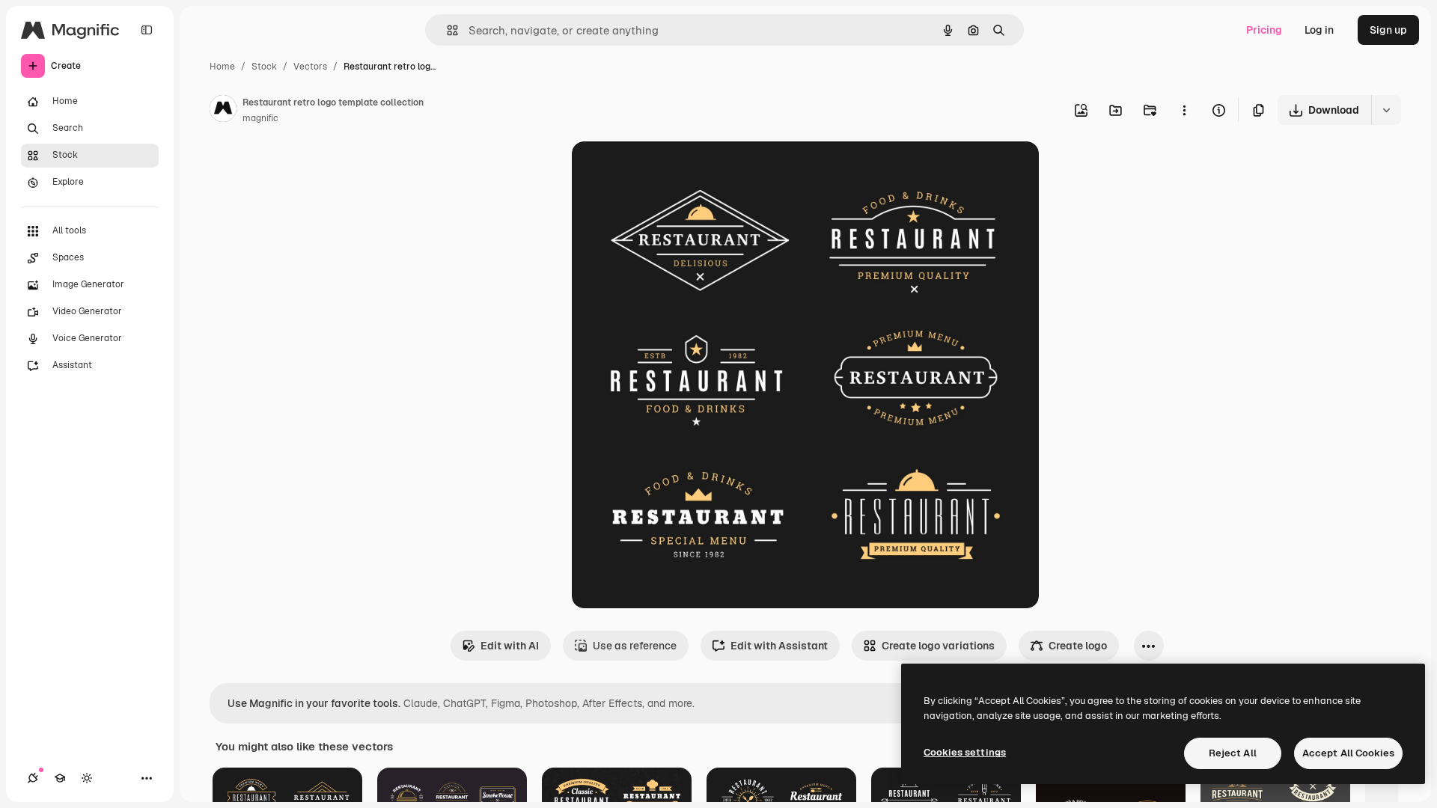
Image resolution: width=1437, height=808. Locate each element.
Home (222, 67)
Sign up (1388, 30)
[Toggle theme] (87, 778)
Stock (264, 67)
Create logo (1078, 645)
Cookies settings (965, 752)
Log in (1319, 30)
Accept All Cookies (1348, 753)
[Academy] (60, 778)
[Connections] (33, 778)
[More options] (1184, 110)
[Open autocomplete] (446, 30)
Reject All (1233, 753)
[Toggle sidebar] (147, 30)
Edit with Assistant (779, 645)
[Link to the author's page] (223, 110)
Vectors (310, 67)
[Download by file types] (1386, 110)
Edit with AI (509, 645)
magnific (260, 118)
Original (668, 170)
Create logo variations (938, 645)
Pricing (1264, 30)
